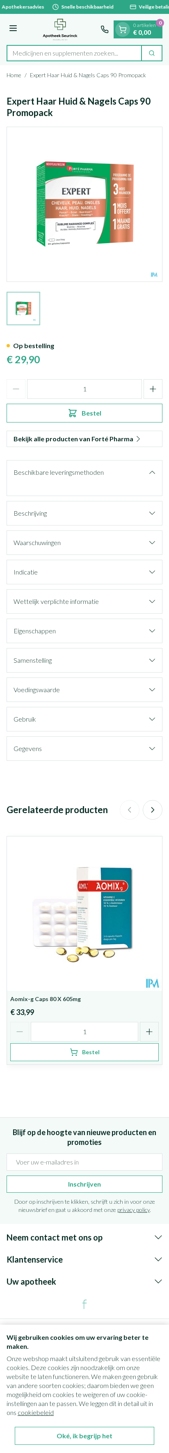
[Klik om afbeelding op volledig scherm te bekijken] (84, 204)
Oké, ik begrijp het (84, 1436)
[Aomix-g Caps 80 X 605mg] (84, 913)
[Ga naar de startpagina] (60, 29)
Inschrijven (84, 1184)
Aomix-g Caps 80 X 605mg (45, 998)
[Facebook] (84, 1304)
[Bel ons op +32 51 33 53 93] (104, 29)
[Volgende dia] (152, 810)
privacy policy (133, 1209)
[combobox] (74, 53)
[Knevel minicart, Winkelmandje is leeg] (122, 29)
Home (14, 75)
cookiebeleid (36, 1412)
